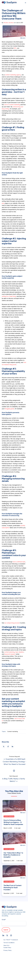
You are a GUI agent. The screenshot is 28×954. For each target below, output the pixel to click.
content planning (9, 652)
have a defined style (19, 561)
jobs (3, 203)
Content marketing (12, 731)
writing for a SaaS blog (9, 296)
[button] (25, 2)
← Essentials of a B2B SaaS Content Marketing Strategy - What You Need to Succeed (14, 761)
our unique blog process (11, 623)
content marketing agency (13, 75)
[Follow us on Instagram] (11, 935)
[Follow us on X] (7, 935)
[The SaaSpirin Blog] (14, 770)
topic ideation (19, 652)
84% (15, 48)
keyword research (10, 654)
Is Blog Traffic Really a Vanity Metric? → (13, 780)
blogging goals (9, 408)
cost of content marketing (12, 104)
